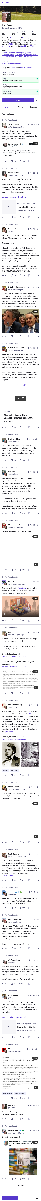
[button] (20, 606)
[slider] (20, 610)
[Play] (5, 614)
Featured (33, 107)
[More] (37, 161)
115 (3, 34)
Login (22, 1198)
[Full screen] (36, 614)
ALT (36, 330)
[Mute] (9, 614)
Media (20, 107)
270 (13, 34)
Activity (7, 107)
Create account (9, 1198)
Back (7, 3)
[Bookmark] (29, 161)
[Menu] (37, 100)
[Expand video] (32, 614)
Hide (35, 144)
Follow (18, 100)
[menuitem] (20, 606)
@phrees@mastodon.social (11, 28)
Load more (20, 1185)
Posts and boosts (8, 114)
